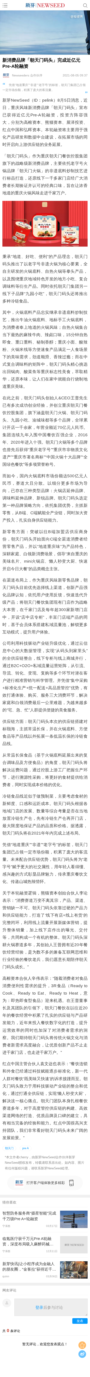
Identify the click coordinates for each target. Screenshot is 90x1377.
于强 (83, 129)
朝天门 (9, 1148)
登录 (39, 1307)
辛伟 (36, 978)
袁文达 (46, 1063)
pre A (25, 1148)
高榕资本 (32, 122)
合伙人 (72, 893)
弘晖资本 (32, 129)
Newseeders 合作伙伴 (27, 75)
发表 (80, 1321)
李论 (83, 893)
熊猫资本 (53, 122)
